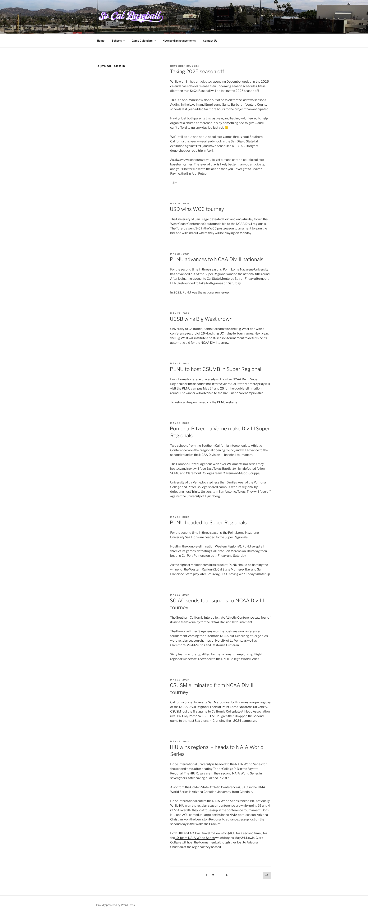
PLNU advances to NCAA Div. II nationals (216, 259)
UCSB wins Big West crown (201, 319)
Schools (117, 40)
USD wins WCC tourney (197, 209)
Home (100, 40)
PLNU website (227, 402)
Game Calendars (142, 40)
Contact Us (210, 40)
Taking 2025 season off (197, 71)
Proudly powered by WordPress (115, 905)
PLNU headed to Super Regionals (208, 522)
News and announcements (179, 40)
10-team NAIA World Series (195, 838)
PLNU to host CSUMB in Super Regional (215, 369)
